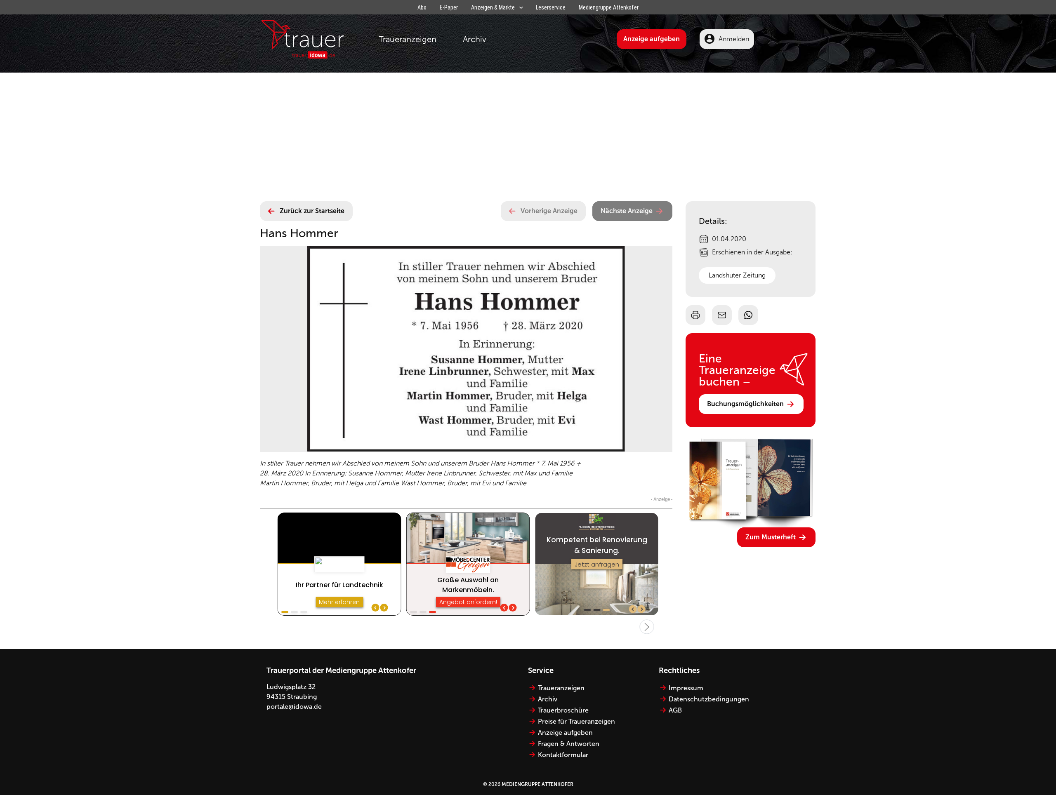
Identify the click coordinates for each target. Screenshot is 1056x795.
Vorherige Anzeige (549, 210)
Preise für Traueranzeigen (576, 721)
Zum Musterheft (770, 537)
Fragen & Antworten (568, 743)
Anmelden (734, 38)
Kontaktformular (563, 754)
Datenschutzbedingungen (709, 699)
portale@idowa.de (294, 706)
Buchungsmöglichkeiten (745, 403)
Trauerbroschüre (563, 710)
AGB (675, 710)
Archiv (474, 39)
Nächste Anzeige (627, 210)
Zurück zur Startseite (312, 210)
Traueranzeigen (407, 39)
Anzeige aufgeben (651, 38)
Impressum (686, 688)
